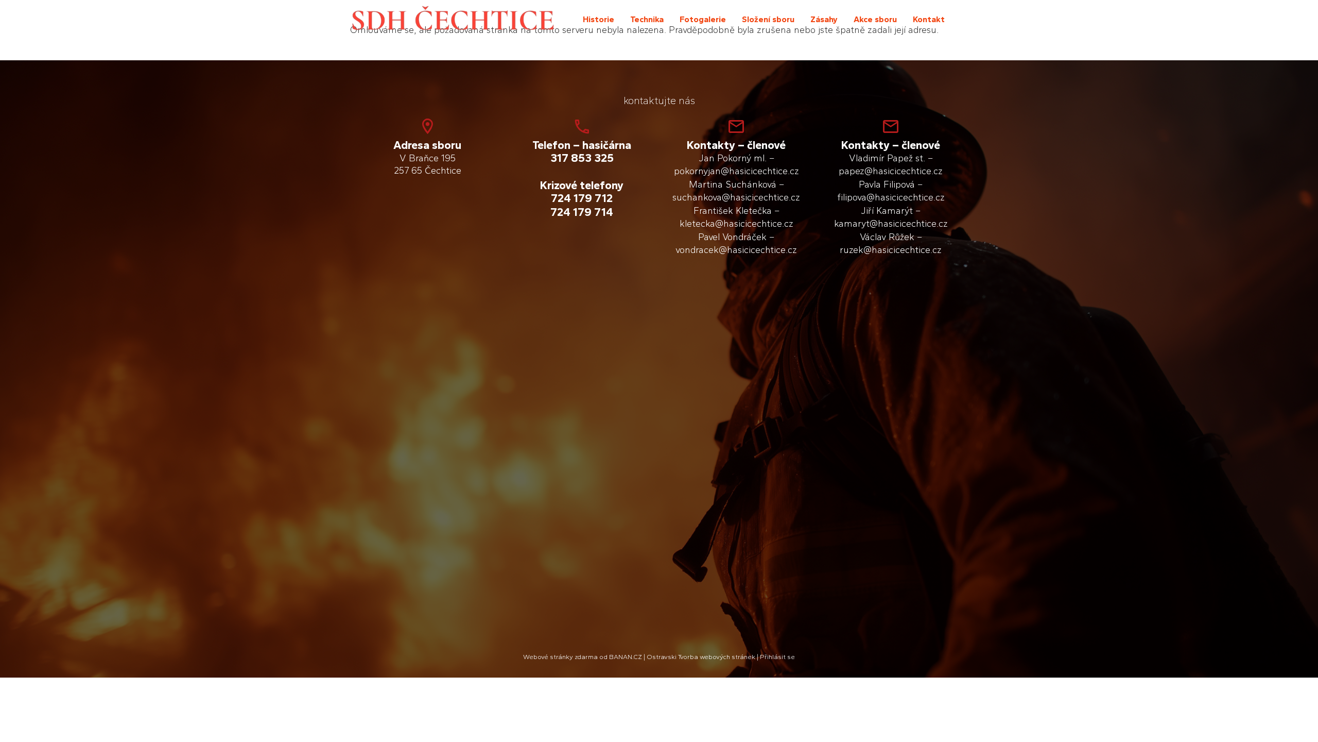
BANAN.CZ (625, 657)
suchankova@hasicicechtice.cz (736, 197)
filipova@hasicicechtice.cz (891, 197)
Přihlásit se (777, 657)
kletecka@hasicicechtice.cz (736, 223)
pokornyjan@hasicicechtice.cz (736, 171)
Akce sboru (875, 19)
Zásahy (824, 19)
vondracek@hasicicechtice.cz (736, 250)
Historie (598, 19)
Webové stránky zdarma (560, 657)
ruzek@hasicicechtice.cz (891, 250)
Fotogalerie (703, 19)
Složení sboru (768, 19)
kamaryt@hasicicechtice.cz (891, 223)
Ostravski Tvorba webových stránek (701, 657)
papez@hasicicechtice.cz (891, 171)
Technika (647, 19)
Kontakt (929, 19)
